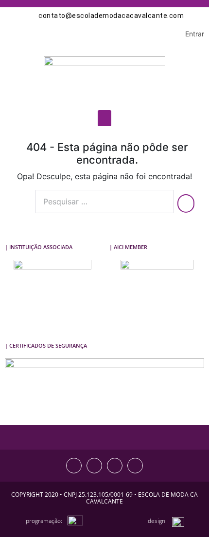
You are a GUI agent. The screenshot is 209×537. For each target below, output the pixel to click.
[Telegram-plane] (135, 465)
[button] (104, 118)
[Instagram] (74, 465)
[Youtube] (114, 465)
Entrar (194, 34)
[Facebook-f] (94, 465)
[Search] (185, 203)
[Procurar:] (104, 201)
